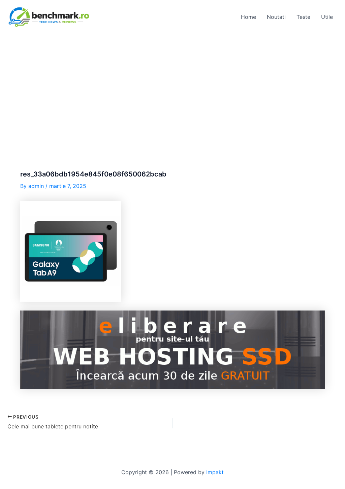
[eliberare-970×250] (172, 349)
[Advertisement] (172, 84)
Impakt (215, 472)
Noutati (276, 16)
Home (248, 16)
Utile (327, 16)
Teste (303, 16)
